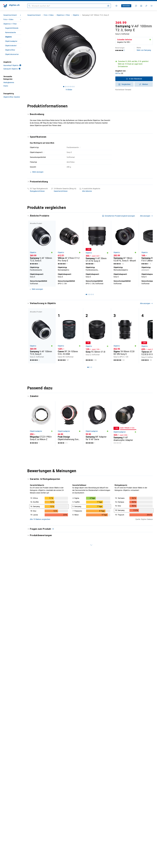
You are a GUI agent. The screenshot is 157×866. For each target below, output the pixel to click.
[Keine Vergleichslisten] (141, 5)
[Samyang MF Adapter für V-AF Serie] (97, 423)
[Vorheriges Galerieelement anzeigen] (27, 52)
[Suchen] (29, 6)
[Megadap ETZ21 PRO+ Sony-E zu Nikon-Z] (41, 423)
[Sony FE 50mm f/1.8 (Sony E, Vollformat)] (97, 335)
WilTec (118, 73)
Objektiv (8, 37)
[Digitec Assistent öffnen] (136, 5)
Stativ (5, 86)
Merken (145, 84)
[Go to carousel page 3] (89, 294)
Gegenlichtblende (11, 28)
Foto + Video (8, 19)
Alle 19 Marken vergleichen (40, 519)
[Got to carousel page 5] (70, 86)
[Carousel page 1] (63, 86)
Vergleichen (126, 84)
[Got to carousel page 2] (65, 86)
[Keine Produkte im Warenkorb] (151, 5)
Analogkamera (8, 82)
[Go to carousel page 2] (88, 294)
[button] (150, 39)
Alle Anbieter (87, 191)
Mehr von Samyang (144, 49)
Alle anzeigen (145, 216)
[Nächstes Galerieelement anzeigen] (111, 52)
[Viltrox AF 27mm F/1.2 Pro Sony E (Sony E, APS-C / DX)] (69, 243)
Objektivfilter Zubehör (11, 97)
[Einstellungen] (116, 5)
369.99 (121, 23)
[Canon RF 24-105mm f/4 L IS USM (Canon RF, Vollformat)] (69, 335)
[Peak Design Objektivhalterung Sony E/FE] (69, 423)
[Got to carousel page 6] (72, 86)
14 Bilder (68, 90)
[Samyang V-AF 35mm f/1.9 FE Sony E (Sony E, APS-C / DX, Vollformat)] (97, 243)
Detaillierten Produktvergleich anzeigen (120, 216)
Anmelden (126, 6)
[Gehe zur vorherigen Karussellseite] (31, 253)
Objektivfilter (10, 50)
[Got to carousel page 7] (73, 86)
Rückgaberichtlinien (37, 191)
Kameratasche (10, 32)
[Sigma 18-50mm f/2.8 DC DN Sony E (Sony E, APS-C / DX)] (125, 335)
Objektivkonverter (12, 54)
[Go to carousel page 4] (91, 294)
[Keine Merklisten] (146, 5)
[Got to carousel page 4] (68, 86)
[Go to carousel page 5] (93, 294)
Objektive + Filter (10, 24)
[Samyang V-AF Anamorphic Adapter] (125, 423)
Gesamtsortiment (10, 15)
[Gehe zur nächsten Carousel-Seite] (149, 253)
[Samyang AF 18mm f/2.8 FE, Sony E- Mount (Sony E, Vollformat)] (125, 243)
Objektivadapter (11, 41)
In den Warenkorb (135, 79)
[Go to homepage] (11, 5)
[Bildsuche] (108, 6)
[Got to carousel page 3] (67, 86)
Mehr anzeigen (37, 289)
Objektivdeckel (10, 46)
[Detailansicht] (49, 507)
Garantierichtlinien (60, 191)
